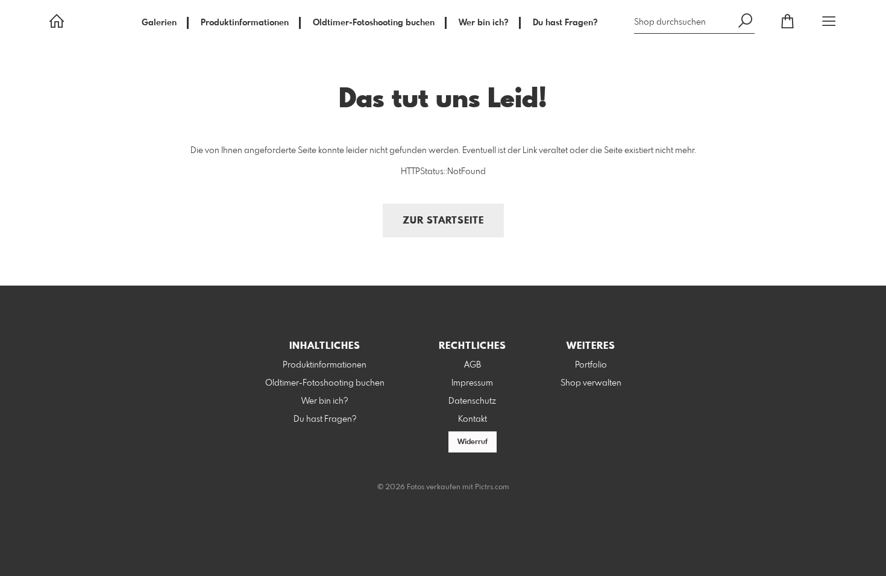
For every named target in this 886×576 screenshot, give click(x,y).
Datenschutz (472, 401)
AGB (472, 365)
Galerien (159, 23)
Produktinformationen (245, 23)
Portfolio (591, 365)
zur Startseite (443, 221)
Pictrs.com (492, 487)
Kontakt (472, 419)
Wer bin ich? (484, 23)
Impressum (472, 383)
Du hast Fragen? (565, 23)
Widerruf (472, 442)
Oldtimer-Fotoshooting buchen (374, 23)
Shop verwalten (591, 383)
